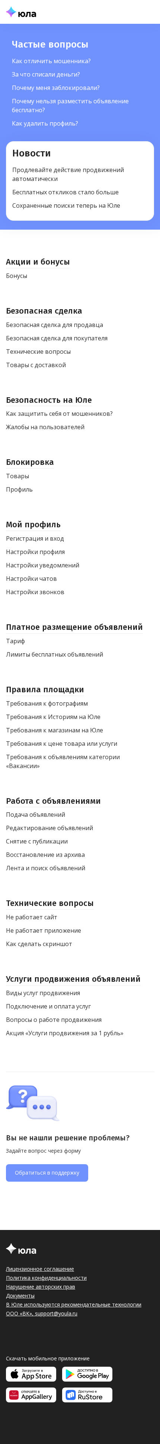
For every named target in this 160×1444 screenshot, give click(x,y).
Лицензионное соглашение (40, 1268)
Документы (20, 1295)
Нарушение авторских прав (40, 1286)
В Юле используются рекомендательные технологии (73, 1304)
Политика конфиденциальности (46, 1277)
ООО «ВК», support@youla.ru (41, 1313)
